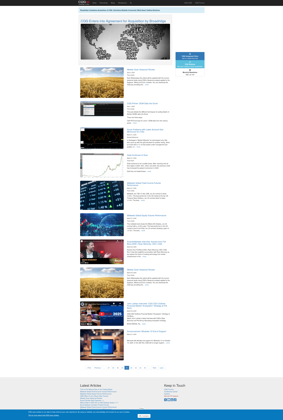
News (94, 3)
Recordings (104, 3)
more (147, 84)
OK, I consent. (144, 416)
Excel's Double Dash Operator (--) (92, 400)
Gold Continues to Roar (137, 155)
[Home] (84, 3)
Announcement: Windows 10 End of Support (146, 331)
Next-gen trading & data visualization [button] (190, 65)
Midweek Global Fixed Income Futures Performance (144, 184)
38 (114, 368)
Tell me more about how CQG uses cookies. (43, 415)
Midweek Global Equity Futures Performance (146, 215)
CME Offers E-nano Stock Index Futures (94, 396)
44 (141, 368)
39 (118, 368)
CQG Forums (200, 3)
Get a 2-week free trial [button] (190, 57)
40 (123, 368)
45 (145, 368)
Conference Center (171, 391)
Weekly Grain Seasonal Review (141, 69)
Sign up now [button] (190, 73)
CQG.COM (188, 3)
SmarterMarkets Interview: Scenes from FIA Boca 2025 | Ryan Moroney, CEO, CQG (146, 242)
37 (109, 368)
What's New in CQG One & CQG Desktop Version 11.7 (99, 403)
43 (136, 368)
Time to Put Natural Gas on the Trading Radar (96, 389)
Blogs (113, 3)
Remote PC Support (171, 396)
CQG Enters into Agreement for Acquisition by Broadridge (123, 20)
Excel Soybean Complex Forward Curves (94, 405)
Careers (167, 394)
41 (127, 368)
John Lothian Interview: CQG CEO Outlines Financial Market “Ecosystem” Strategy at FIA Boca (147, 305)
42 (132, 368)
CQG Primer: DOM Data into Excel (142, 103)
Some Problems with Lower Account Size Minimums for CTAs (145, 130)
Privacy (141, 408)
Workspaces (122, 3)
